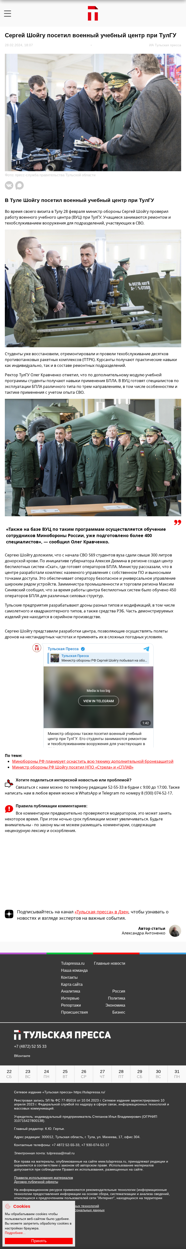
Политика (116, 998)
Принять (38, 1241)
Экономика (115, 1005)
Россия (118, 991)
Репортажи (71, 1005)
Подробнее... (15, 1233)
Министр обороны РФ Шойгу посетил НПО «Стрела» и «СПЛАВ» (72, 767)
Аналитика (70, 991)
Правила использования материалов (43, 1178)
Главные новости (109, 963)
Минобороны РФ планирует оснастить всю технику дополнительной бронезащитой (92, 761)
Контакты (69, 977)
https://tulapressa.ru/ (89, 1092)
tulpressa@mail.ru (61, 1153)
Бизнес (118, 1012)
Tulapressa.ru (73, 963)
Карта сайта (72, 984)
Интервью (70, 998)
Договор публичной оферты (36, 1182)
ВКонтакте (22, 1056)
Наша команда (74, 970)
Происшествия (74, 1012)
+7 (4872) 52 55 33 (30, 1047)
